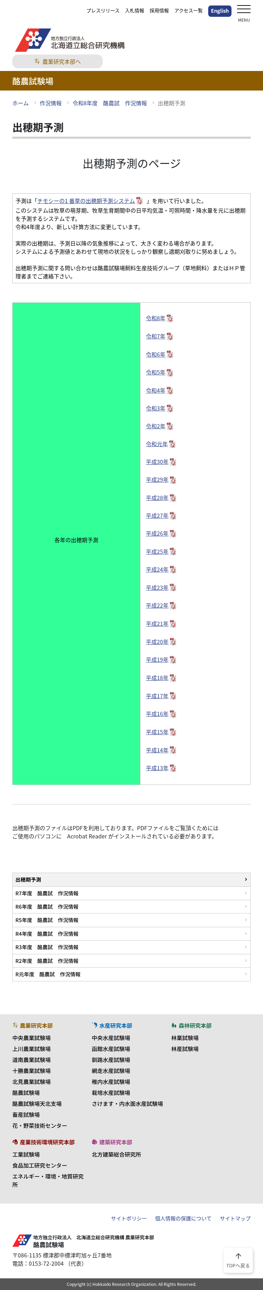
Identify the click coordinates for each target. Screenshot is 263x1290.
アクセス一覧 (188, 10)
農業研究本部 (36, 1025)
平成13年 (157, 768)
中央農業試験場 (31, 1038)
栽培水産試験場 (111, 1092)
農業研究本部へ (61, 61)
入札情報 (134, 10)
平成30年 (157, 461)
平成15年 (157, 732)
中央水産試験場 (111, 1038)
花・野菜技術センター (39, 1125)
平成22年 (157, 605)
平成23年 (157, 587)
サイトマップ (235, 1218)
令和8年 (155, 318)
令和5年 (155, 372)
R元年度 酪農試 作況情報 (47, 974)
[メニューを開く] (244, 9)
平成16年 (157, 713)
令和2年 (155, 426)
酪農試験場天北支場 (37, 1103)
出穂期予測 (28, 879)
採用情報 (159, 10)
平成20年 (157, 641)
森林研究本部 (195, 1025)
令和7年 (155, 336)
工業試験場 (26, 1154)
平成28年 (157, 497)
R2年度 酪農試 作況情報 (46, 960)
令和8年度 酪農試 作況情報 (110, 103)
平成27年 (157, 515)
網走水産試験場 (111, 1070)
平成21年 (157, 623)
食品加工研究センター (39, 1165)
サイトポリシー (129, 1218)
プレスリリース (103, 10)
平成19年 (157, 659)
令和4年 (155, 390)
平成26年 (157, 533)
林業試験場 (185, 1038)
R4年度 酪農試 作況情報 (46, 933)
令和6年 (155, 354)
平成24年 (157, 569)
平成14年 (157, 750)
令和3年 (155, 408)
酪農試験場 (26, 1092)
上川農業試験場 (31, 1048)
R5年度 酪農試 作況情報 (46, 919)
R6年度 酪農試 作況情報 (46, 906)
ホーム (20, 103)
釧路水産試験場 (111, 1059)
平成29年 (157, 479)
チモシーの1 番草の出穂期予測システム (86, 200)
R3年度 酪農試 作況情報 (46, 947)
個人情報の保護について (183, 1218)
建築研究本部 (115, 1142)
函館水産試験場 (111, 1048)
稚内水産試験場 (111, 1081)
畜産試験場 (26, 1114)
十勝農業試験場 (31, 1070)
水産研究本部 (115, 1025)
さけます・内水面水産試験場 (127, 1103)
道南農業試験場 (31, 1059)
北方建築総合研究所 (116, 1154)
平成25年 (157, 551)
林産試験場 (185, 1048)
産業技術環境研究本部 (47, 1142)
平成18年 (157, 677)
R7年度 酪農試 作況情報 (46, 893)
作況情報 (51, 103)
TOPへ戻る (238, 1259)
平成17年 (157, 696)
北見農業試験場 (31, 1081)
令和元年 (157, 444)
